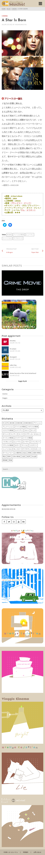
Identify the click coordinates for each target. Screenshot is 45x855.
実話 (4, 456)
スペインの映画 (8, 438)
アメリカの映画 (19, 235)
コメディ (14, 434)
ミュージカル (7, 238)
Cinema (5, 16)
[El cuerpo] (5, 349)
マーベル (25, 445)
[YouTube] (18, 521)
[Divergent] (5, 358)
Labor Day (13, 365)
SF (7, 423)
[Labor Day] (5, 366)
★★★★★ (28, 423)
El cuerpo (13, 349)
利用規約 (25, 852)
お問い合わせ (37, 852)
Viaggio (4, 398)
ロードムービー (8, 453)
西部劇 (5, 460)
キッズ (33, 430)
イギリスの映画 (33, 427)
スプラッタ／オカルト (32, 434)
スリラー (18, 438)
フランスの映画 (8, 445)
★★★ (9, 235)
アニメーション (8, 427)
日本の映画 (16, 456)
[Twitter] (9, 521)
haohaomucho (21, 25)
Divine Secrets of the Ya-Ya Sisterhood (23, 373)
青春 (10, 460)
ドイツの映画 (27, 438)
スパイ (21, 434)
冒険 (29, 453)
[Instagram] (14, 521)
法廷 (23, 456)
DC (3, 423)
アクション (37, 423)
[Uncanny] (5, 341)
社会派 (34, 456)
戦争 (9, 456)
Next (41, 283)
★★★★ (19, 423)
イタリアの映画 (8, 430)
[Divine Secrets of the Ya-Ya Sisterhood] (5, 374)
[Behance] (23, 521)
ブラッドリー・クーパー (21, 203)
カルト (27, 430)
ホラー (17, 445)
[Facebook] (4, 521)
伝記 (24, 453)
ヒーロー (26, 442)
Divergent (13, 357)
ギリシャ (6, 434)
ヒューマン (29, 235)
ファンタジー (35, 442)
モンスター (17, 449)
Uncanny (13, 341)
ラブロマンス (18, 238)
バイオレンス (7, 442)
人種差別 (18, 453)
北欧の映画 (36, 453)
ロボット (37, 449)
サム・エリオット (28, 210)
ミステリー (33, 445)
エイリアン (19, 430)
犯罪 (28, 456)
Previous (3, 283)
